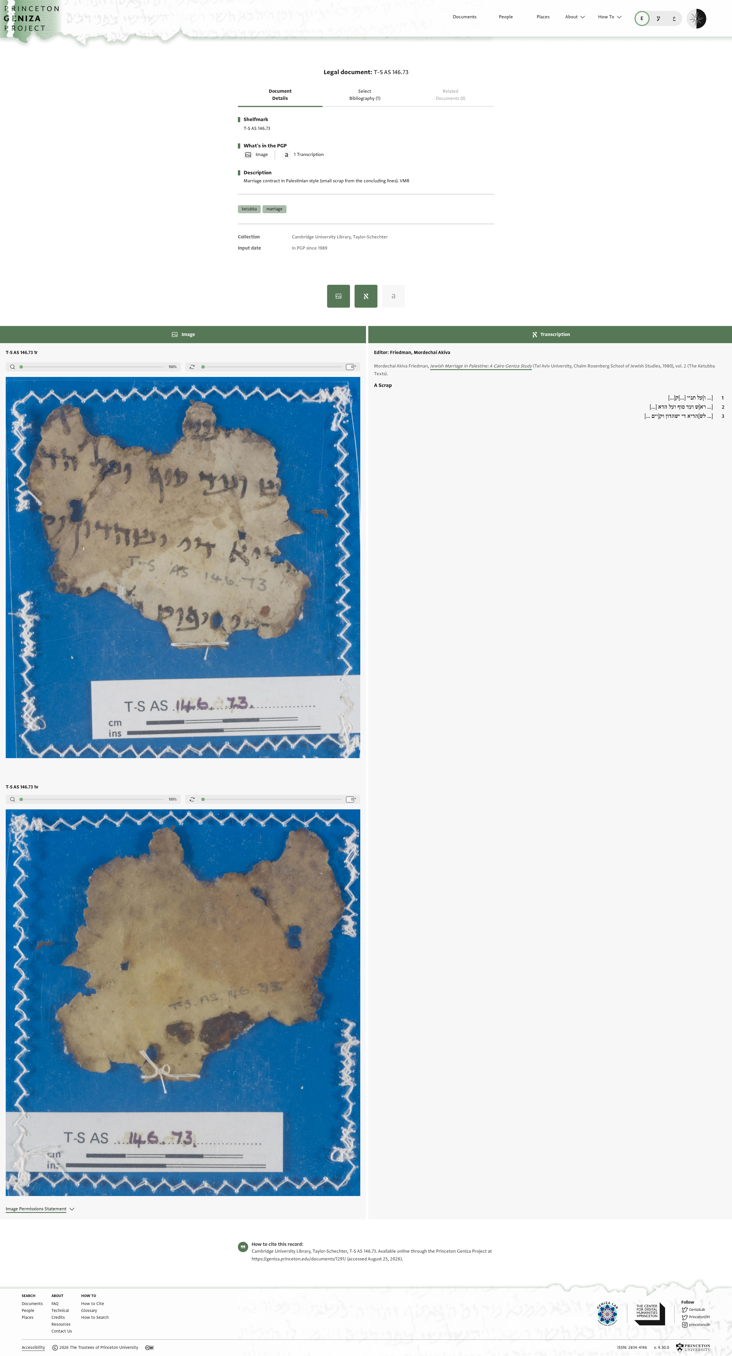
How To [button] (606, 17)
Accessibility (33, 1347)
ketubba (249, 209)
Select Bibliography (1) (364, 94)
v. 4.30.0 (661, 1347)
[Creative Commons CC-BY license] (149, 1347)
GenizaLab (697, 1309)
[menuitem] (459, 19)
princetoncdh (699, 1325)
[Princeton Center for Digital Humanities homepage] (654, 1314)
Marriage (274, 209)
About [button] (571, 17)
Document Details (280, 94)
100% (173, 367)
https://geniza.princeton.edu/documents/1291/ (299, 1259)
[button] (33, 21)
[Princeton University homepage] (693, 1348)
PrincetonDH (699, 1317)
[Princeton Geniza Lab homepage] (612, 1314)
